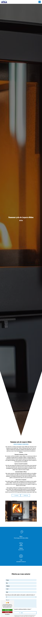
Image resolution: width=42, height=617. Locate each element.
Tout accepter (7, 610)
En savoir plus (16, 495)
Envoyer (22, 612)
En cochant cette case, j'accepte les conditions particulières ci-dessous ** (18, 609)
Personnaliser (7, 614)
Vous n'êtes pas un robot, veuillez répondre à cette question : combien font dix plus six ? (20, 595)
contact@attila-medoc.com (21, 561)
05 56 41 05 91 (21, 549)
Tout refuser (7, 612)
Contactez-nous (26, 495)
